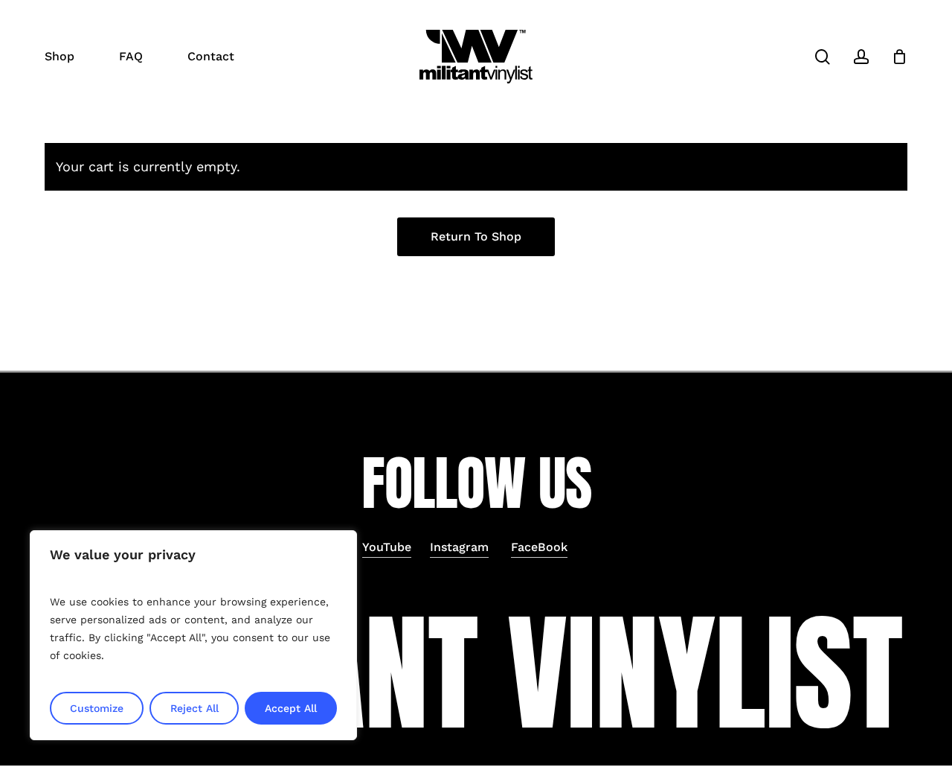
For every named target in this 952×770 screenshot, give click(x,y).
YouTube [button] (386, 547)
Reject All (194, 708)
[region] (193, 635)
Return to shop (476, 236)
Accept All (291, 708)
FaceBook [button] (539, 547)
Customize (96, 708)
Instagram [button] (459, 547)
